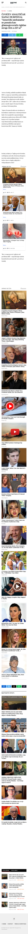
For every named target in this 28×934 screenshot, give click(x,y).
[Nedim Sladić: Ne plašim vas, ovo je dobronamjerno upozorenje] (14, 792)
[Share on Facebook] (5, 35)
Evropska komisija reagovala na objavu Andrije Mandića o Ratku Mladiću (14, 823)
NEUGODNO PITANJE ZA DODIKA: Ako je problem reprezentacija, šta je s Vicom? (14, 756)
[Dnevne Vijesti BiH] (14, 2)
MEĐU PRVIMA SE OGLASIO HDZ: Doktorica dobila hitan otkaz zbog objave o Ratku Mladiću (12, 713)
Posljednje (6, 870)
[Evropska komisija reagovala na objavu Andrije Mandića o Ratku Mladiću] (14, 813)
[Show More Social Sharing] (24, 35)
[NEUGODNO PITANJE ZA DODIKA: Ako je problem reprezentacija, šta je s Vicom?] (14, 746)
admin (10, 10)
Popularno (14, 870)
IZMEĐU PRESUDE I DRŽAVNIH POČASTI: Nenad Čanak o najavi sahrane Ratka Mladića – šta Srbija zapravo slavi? (12, 780)
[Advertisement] (15, 79)
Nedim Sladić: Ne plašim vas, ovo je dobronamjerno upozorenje (12, 802)
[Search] (25, 2)
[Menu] (3, 2)
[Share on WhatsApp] (19, 35)
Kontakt (10, 923)
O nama (4, 923)
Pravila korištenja (20, 923)
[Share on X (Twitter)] (12, 35)
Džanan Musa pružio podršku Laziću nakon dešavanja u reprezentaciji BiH (13, 735)
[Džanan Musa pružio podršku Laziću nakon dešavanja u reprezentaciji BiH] (14, 725)
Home (3, 7)
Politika (4, 10)
